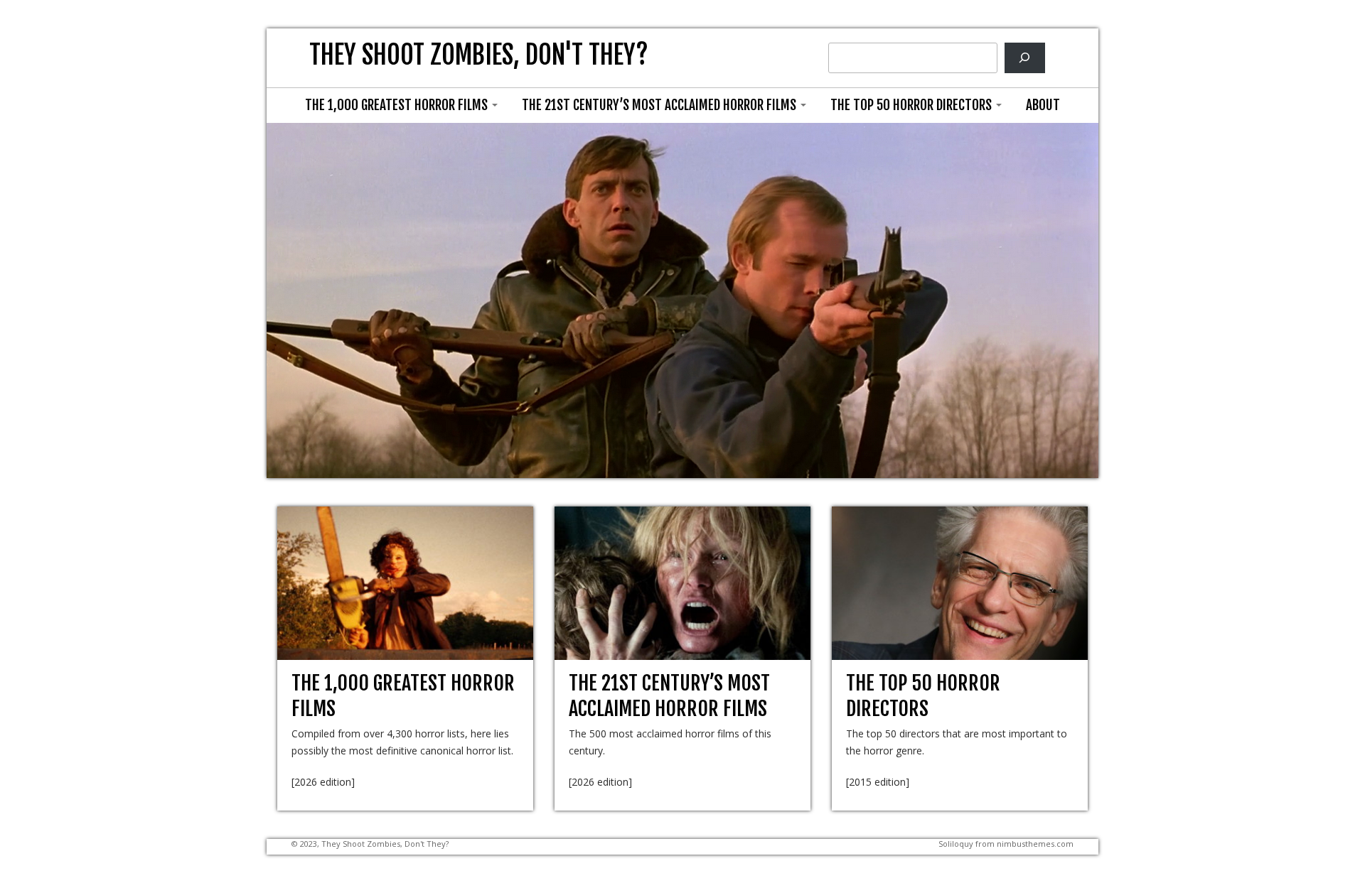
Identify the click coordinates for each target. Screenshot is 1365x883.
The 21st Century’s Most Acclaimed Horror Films (660, 105)
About (1043, 105)
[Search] (1025, 58)
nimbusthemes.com (1035, 843)
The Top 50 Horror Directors (912, 105)
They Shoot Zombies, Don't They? (478, 55)
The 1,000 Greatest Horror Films (398, 105)
